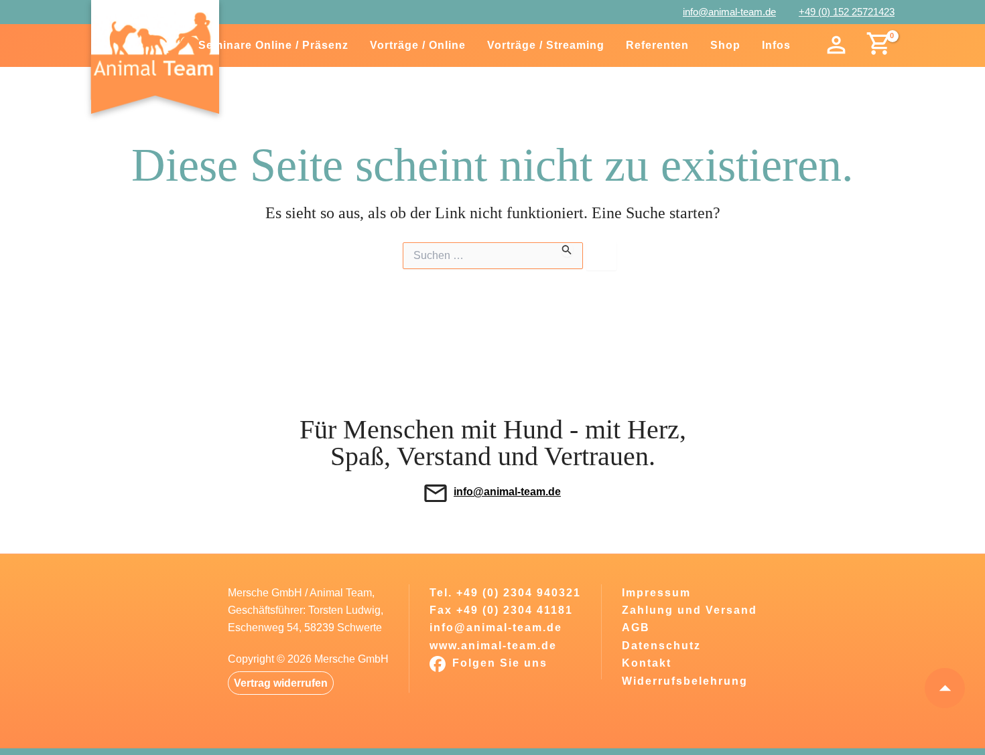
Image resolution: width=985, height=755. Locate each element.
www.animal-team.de (493, 645)
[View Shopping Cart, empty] (877, 45)
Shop (725, 45)
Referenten (657, 45)
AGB (636, 627)
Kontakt (646, 663)
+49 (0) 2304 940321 (518, 592)
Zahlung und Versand (689, 610)
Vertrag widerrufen (281, 683)
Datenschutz (661, 645)
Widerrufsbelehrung (685, 681)
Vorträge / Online (418, 45)
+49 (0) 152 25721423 (847, 11)
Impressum (656, 592)
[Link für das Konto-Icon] (837, 45)
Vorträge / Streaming (545, 45)
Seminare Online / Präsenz (273, 45)
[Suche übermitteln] (567, 249)
